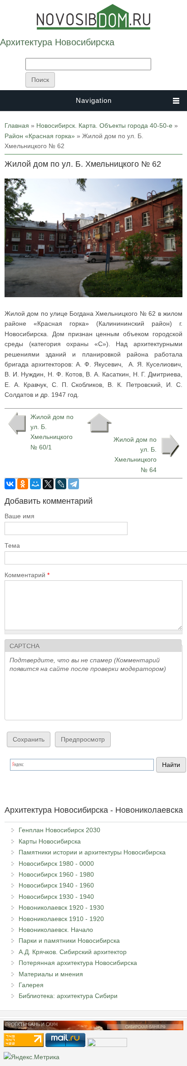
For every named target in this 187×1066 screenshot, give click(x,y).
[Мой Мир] (35, 483)
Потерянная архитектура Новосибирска (78, 962)
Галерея (31, 985)
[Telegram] (73, 483)
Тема (12, 545)
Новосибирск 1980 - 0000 (56, 863)
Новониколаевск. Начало (56, 929)
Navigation (94, 100)
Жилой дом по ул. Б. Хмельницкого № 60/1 (52, 432)
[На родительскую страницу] (99, 423)
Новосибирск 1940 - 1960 (56, 885)
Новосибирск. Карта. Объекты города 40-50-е (104, 125)
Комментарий (27, 575)
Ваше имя (19, 516)
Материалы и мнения (51, 974)
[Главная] (93, 27)
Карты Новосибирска (50, 841)
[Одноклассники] (22, 483)
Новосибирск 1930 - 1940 (56, 896)
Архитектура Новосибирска (57, 42)
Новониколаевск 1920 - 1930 (61, 907)
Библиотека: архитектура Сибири (68, 995)
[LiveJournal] (60, 483)
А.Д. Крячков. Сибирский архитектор (73, 951)
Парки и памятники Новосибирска (69, 940)
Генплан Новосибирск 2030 (59, 830)
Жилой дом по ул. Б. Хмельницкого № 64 (135, 454)
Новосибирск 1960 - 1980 (56, 874)
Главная (17, 125)
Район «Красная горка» (40, 136)
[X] (48, 483)
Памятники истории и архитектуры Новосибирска (92, 852)
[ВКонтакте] (10, 483)
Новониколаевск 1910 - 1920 (61, 918)
